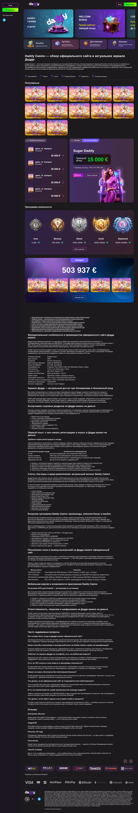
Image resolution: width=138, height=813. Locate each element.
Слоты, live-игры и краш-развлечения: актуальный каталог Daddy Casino (57, 324)
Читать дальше (92, 175)
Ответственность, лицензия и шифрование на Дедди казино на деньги (56, 331)
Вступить (78, 175)
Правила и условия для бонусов (36, 774)
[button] (26, 23)
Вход (10, 5)
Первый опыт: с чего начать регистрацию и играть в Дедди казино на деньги (58, 322)
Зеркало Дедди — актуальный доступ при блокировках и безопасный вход (57, 319)
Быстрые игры (8, 15)
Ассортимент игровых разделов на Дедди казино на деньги (52, 321)
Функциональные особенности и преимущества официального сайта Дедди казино (60, 317)
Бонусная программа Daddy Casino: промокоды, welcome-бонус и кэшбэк (57, 326)
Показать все (79, 297)
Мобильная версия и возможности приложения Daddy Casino (53, 329)
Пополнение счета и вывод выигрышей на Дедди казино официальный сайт (58, 327)
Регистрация (10, 10)
